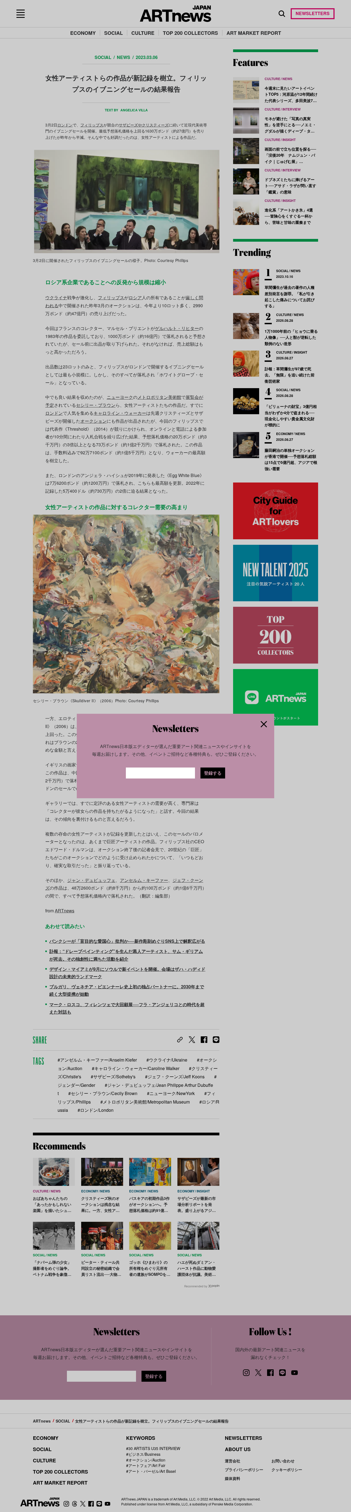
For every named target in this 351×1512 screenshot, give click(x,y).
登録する (213, 773)
